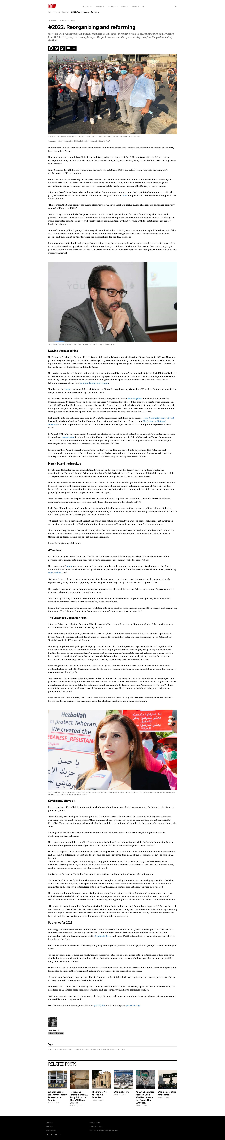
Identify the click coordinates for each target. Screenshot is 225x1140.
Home (50, 12)
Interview (65, 12)
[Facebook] (51, 48)
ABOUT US (49, 1123)
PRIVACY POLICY (95, 1123)
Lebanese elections (82, 1049)
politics (121, 1049)
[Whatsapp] (62, 48)
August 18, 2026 (97, 1100)
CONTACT (49, 1127)
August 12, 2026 (163, 1097)
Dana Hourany (69, 20)
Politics (57, 12)
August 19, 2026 (75, 1105)
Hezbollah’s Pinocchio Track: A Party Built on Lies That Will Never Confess (79, 1097)
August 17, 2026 (119, 1094)
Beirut (50, 1049)
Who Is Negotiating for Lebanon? (167, 1093)
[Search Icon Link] (176, 8)
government (60, 1049)
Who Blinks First (121, 1092)
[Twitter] (56, 48)
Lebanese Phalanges (99, 1049)
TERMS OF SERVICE (96, 1127)
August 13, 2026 (141, 1105)
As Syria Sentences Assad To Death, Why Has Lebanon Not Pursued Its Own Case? (145, 1097)
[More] (74, 48)
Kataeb (69, 1049)
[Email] (68, 48)
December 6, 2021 (55, 20)
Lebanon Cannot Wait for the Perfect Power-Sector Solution (57, 1096)
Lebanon (113, 1049)
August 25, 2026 (53, 1103)
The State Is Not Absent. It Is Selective (99, 1095)
